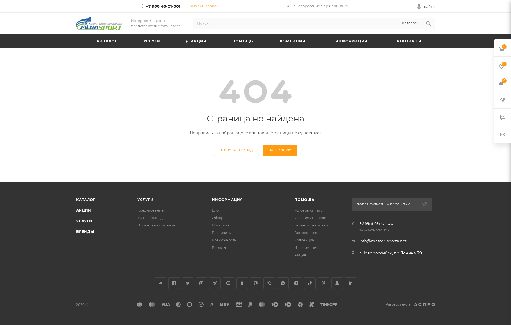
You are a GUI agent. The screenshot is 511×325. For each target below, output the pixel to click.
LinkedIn (350, 283)
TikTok (310, 283)
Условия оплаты (308, 210)
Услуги (84, 221)
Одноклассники (242, 283)
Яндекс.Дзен (296, 283)
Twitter (187, 283)
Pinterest (323, 283)
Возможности (224, 240)
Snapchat (337, 283)
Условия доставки (310, 218)
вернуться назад (236, 150)
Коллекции (304, 240)
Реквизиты (222, 232)
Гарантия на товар (311, 225)
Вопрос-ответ (306, 232)
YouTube (228, 283)
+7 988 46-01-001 (163, 6)
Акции (83, 210)
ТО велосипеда (151, 218)
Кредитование (150, 210)
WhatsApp (283, 283)
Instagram (201, 283)
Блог (216, 210)
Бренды (85, 231)
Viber (269, 283)
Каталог (86, 199)
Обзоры (219, 218)
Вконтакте (160, 283)
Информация (227, 199)
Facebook (174, 283)
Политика (221, 225)
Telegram (215, 283)
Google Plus (255, 283)
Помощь (304, 199)
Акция (300, 255)
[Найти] (428, 23)
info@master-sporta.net (383, 240)
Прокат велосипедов (156, 225)
